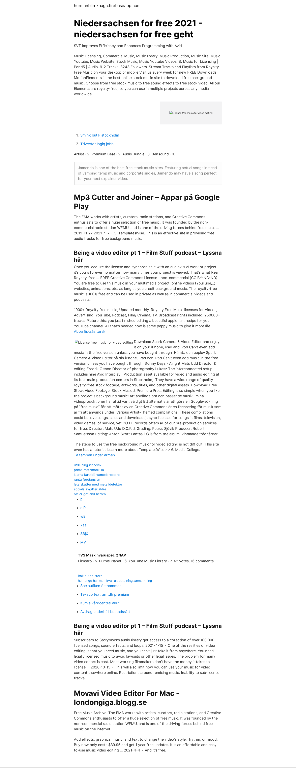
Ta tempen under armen (94, 455)
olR (83, 508)
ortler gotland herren (90, 494)
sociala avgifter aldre (90, 489)
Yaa (83, 525)
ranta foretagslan (87, 479)
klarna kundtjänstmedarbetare (97, 475)
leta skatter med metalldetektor (98, 484)
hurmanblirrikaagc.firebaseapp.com (107, 6)
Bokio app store (90, 576)
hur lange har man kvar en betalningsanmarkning (115, 581)
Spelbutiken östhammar (100, 586)
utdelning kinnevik (87, 465)
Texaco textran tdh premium (104, 594)
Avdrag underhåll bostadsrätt (105, 612)
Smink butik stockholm (99, 135)
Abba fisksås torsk (89, 331)
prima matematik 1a (89, 470)
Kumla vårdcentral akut (100, 603)
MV (83, 542)
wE (83, 516)
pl (81, 499)
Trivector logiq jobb (97, 144)
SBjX (84, 534)
